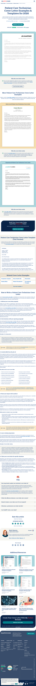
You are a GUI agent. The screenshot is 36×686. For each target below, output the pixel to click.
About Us (25, 642)
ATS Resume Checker (3, 644)
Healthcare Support (16, 3)
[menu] (34, 1)
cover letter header (11, 153)
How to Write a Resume (3, 650)
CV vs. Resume (14, 648)
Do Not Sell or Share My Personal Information (29, 655)
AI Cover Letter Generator (9, 643)
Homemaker (27, 278)
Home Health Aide (17, 278)
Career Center (20, 642)
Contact (25, 648)
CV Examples (15, 644)
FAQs (25, 645)
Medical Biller (4, 281)
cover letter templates (10, 244)
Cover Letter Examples (9, 3)
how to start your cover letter (11, 322)
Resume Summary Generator (20, 644)
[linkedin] (15, 545)
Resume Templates (2, 647)
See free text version (18, 86)
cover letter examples (11, 97)
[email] (23, 545)
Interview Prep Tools (21, 649)
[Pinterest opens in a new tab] (23, 683)
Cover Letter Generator (24, 347)
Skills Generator (20, 646)
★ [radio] (12, 524)
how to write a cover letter (8, 297)
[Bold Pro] (33, 530)
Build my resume (31, 633)
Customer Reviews (27, 653)
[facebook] (12, 545)
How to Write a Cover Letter (10, 650)
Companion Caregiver (6, 278)
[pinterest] (20, 545)
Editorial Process (26, 647)
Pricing (25, 644)
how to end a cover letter (25, 436)
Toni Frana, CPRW (10, 21)
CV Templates (15, 642)
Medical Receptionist (17, 281)
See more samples (17, 286)
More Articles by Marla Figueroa (16, 538)
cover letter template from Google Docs (19, 387)
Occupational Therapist (28, 282)
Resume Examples (3, 648)
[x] (18, 545)
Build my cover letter (18, 24)
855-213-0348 (24, 667)
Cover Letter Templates (8, 645)
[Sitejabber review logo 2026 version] (10, 668)
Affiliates (25, 650)
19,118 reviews (2, 668)
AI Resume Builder (3, 3)
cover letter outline (7, 211)
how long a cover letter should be (13, 490)
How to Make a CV (15, 646)
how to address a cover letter (10, 307)
